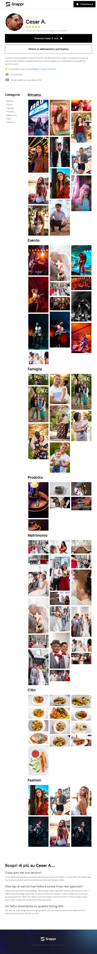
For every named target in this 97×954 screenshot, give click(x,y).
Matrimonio (11, 115)
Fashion (10, 122)
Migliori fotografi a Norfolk (44, 69)
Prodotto (10, 111)
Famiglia (10, 108)
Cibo (8, 118)
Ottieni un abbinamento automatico (48, 49)
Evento (9, 104)
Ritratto (10, 101)
